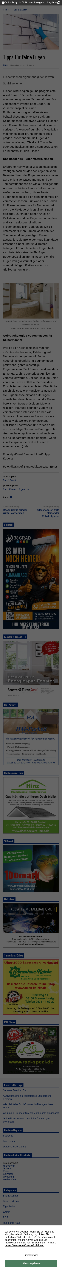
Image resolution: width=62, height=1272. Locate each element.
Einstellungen (31, 1255)
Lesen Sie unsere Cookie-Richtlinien (24, 1245)
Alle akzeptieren (31, 1263)
